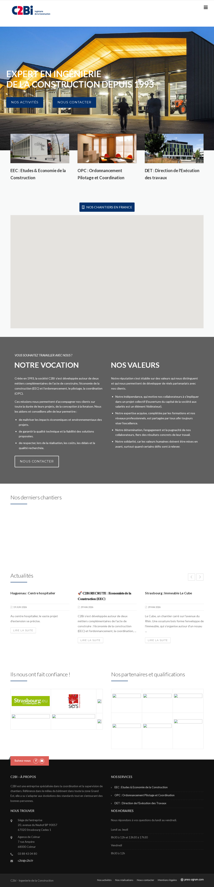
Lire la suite (23, 630)
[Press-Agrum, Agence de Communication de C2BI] (192, 879)
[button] (148, 294)
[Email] (41, 760)
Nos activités (24, 102)
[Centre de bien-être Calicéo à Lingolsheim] (182, 534)
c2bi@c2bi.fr (25, 860)
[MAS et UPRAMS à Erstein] (32, 534)
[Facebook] (35, 760)
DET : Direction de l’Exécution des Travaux (140, 803)
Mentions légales (167, 880)
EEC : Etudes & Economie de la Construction (141, 787)
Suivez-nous (22, 760)
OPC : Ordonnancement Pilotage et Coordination (145, 795)
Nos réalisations (124, 880)
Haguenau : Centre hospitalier (32, 593)
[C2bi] (30, 10)
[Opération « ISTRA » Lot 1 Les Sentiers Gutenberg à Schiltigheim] (132, 534)
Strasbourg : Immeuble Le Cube (168, 593)
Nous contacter (74, 102)
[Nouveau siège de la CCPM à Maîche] (82, 534)
